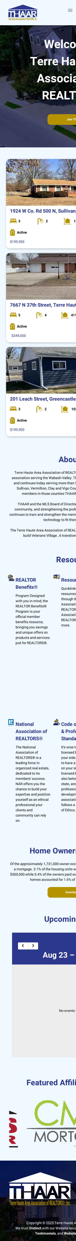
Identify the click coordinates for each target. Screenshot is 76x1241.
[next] (33, 946)
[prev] (23, 946)
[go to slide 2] (75, 1146)
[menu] (70, 10)
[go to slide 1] (71, 1146)
